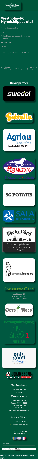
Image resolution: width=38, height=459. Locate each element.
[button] (33, 5)
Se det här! (6, 42)
